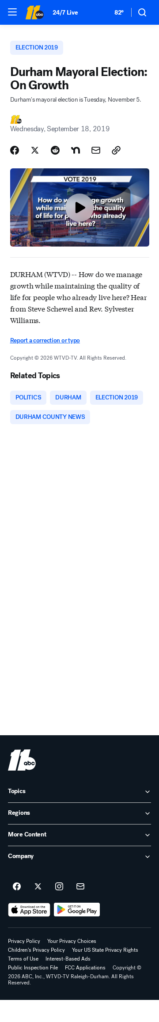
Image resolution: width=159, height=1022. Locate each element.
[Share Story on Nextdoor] (75, 150)
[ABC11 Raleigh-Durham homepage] (34, 12)
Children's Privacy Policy (36, 950)
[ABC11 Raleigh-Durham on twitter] (38, 887)
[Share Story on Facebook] (14, 150)
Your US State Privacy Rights (105, 950)
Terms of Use (23, 958)
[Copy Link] (116, 150)
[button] (12, 12)
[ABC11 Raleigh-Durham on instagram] (59, 887)
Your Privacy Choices (71, 941)
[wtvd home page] (22, 760)
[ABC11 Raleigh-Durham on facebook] (17, 887)
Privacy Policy (24, 941)
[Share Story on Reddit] (55, 150)
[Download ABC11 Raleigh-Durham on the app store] (29, 910)
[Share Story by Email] (95, 150)
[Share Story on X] (34, 150)
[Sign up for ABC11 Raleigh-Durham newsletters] (80, 887)
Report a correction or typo (45, 340)
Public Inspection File (33, 967)
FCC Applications (85, 967)
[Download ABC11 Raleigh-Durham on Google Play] (77, 910)
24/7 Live (65, 12)
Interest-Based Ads (68, 958)
